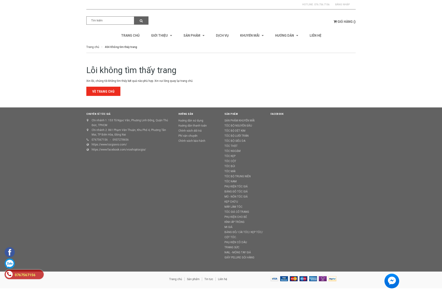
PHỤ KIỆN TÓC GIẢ (236, 186)
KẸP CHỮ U (231, 201)
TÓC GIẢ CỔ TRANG (236, 211)
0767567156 (100, 139)
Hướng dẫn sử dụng (190, 120)
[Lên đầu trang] (434, 283)
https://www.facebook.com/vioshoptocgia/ (119, 149)
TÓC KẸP (230, 156)
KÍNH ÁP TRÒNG (234, 222)
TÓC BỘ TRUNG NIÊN (237, 176)
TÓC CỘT (230, 161)
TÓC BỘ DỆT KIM (234, 130)
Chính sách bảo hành (191, 140)
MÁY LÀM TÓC (233, 206)
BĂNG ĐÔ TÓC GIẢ (236, 191)
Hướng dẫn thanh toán (192, 125)
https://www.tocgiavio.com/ (109, 144)
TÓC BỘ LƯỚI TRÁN (236, 135)
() (346, 22)
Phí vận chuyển (188, 135)
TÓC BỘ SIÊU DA (234, 140)
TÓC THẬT (231, 146)
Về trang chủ (103, 91)
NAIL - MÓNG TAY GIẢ (237, 252)
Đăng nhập (342, 4)
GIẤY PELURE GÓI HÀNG (239, 257)
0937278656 (121, 139)
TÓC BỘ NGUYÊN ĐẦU (238, 125)
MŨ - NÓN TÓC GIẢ (236, 196)
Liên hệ (222, 279)
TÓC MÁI (230, 171)
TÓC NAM (230, 181)
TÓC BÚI (229, 166)
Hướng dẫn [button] (185, 113)
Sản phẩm (193, 279)
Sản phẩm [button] (231, 113)
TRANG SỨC (231, 247)
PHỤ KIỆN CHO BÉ (235, 217)
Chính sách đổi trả (190, 130)
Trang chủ (175, 279)
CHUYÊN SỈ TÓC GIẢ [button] (98, 113)
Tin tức (208, 279)
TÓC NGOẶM (232, 151)
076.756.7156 (321, 4)
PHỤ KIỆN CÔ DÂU (235, 242)
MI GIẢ (228, 227)
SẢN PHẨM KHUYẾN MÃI (239, 120)
